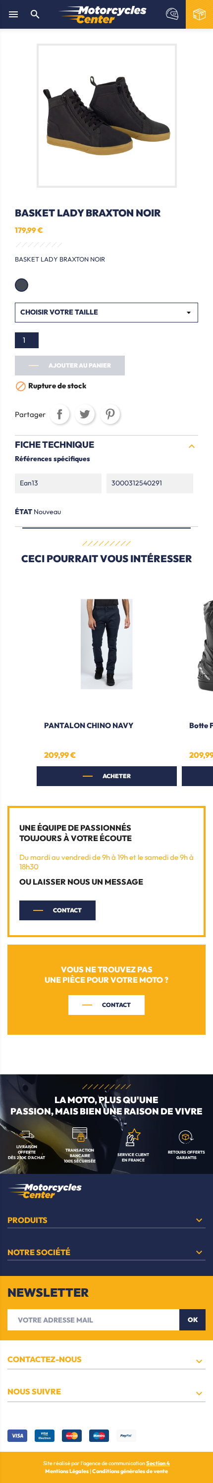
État (23, 511)
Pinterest (110, 414)
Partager (59, 414)
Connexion (172, 14)
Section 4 (158, 1463)
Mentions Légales (67, 1471)
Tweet (85, 414)
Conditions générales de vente (130, 1471)
